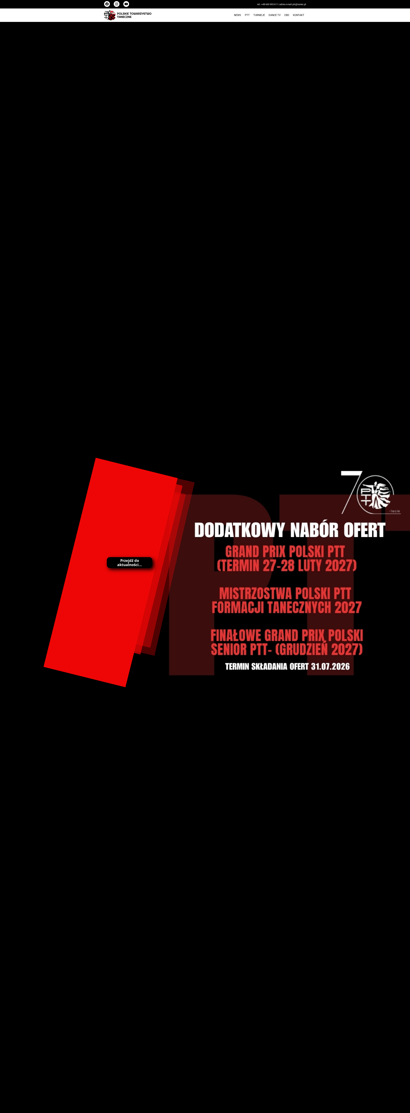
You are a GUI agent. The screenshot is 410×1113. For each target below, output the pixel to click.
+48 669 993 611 (269, 4)
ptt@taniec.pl (299, 4)
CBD (286, 15)
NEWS (237, 15)
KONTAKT (298, 15)
